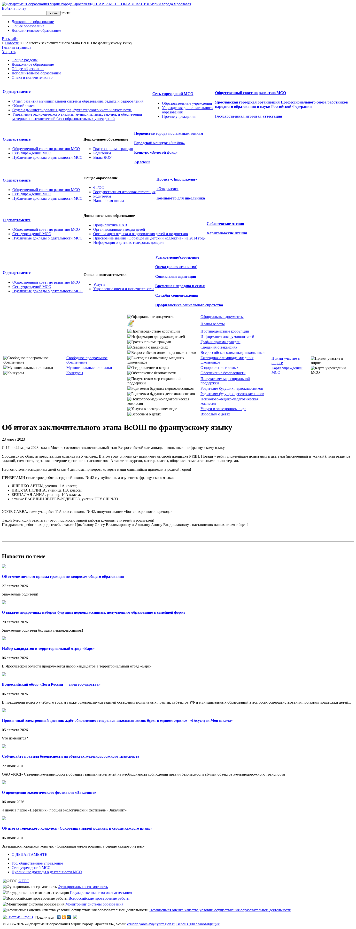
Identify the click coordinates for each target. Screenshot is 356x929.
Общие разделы (25, 60)
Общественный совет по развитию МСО (250, 93)
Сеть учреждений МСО (172, 94)
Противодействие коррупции (225, 331)
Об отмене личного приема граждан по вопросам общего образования (63, 576)
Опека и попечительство (32, 77)
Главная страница (16, 47)
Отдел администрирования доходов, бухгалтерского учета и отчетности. (72, 110)
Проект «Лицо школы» (176, 179)
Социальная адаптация (175, 276)
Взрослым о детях (215, 414)
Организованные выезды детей (119, 229)
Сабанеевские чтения (225, 224)
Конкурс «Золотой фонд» (156, 152)
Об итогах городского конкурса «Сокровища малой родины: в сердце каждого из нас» (77, 828)
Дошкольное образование (33, 64)
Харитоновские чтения (227, 233)
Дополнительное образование (36, 73)
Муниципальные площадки (89, 367)
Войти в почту (14, 8)
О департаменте (17, 91)
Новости (12, 43)
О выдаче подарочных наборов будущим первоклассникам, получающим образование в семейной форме (93, 612)
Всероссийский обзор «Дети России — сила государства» (51, 684)
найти (65, 13)
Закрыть (8, 52)
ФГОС (98, 187)
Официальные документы (222, 317)
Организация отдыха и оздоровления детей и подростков (140, 234)
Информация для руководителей (227, 336)
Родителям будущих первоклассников (232, 388)
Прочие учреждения (178, 116)
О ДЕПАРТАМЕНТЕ (29, 854)
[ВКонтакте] (58, 917)
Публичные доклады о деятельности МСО (47, 157)
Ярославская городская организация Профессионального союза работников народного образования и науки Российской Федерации (281, 104)
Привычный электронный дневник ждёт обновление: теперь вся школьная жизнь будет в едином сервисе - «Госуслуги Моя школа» (117, 720)
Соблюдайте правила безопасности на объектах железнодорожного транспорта (70, 756)
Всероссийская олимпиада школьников (233, 352)
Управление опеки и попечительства (123, 289)
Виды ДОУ (102, 157)
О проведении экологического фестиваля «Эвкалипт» (49, 792)
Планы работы (213, 324)
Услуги (99, 284)
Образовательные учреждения (187, 103)
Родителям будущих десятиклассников (232, 394)
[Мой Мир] (68, 917)
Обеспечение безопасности (223, 373)
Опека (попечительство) (176, 267)
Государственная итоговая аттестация (248, 116)
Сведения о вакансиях (219, 347)
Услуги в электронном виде (223, 409)
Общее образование (28, 69)
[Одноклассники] (63, 917)
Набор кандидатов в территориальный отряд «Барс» (48, 648)
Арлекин (142, 162)
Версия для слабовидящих (198, 924)
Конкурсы (74, 373)
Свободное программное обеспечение (87, 360)
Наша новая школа (108, 201)
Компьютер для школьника (180, 198)
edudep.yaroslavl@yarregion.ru (151, 924)
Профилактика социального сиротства (189, 305)
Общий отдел (23, 105)
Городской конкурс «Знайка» (159, 143)
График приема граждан (113, 149)
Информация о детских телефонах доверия (128, 242)
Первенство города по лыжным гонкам (168, 133)
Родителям (102, 153)
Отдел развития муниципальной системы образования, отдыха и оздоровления (77, 101)
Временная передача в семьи (180, 286)
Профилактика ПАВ (110, 225)
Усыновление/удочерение (177, 257)
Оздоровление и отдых (220, 367)
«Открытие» (167, 189)
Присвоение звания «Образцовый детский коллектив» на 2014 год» (149, 238)
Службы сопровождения (176, 295)
